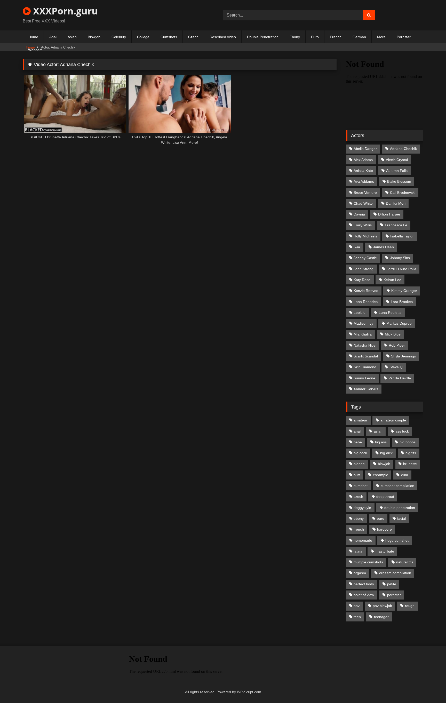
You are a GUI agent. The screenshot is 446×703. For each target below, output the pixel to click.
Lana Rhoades (366, 302)
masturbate (385, 551)
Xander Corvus (366, 389)
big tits (410, 453)
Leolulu (359, 312)
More (381, 37)
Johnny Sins (400, 258)
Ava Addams (364, 181)
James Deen (383, 247)
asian (378, 431)
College (143, 37)
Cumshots (169, 37)
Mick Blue (393, 334)
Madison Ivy (363, 323)
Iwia (357, 247)
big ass (381, 442)
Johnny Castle (365, 258)
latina (358, 551)
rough (410, 606)
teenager (381, 617)
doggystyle (362, 508)
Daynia (359, 214)
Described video (223, 37)
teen (357, 617)
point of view (364, 595)
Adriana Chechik (403, 149)
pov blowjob (382, 606)
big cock (360, 453)
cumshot (361, 486)
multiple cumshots (368, 562)
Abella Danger (365, 149)
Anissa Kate (363, 171)
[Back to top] (430, 688)
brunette (410, 464)
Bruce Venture (365, 192)
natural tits (404, 562)
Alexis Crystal (397, 160)
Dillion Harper (389, 214)
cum (404, 475)
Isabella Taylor (402, 236)
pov (357, 606)
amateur (360, 420)
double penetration (399, 508)
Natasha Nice (365, 345)
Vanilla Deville (399, 378)
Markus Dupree (399, 323)
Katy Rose (362, 280)
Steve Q (396, 367)
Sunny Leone (364, 378)
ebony (359, 518)
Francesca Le (396, 225)
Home (33, 37)
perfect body (364, 584)
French (335, 37)
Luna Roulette (390, 312)
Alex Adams (363, 160)
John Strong (363, 269)
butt (357, 475)
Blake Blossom (399, 181)
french (359, 529)
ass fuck (402, 431)
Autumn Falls (397, 171)
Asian (72, 37)
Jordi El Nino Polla (401, 269)
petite (391, 584)
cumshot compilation (397, 486)
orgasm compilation (395, 573)
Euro (315, 37)
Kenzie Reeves (366, 291)
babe (358, 442)
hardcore (384, 529)
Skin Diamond (365, 367)
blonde (359, 464)
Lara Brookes (402, 302)
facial (401, 518)
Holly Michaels (365, 236)
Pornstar (404, 37)
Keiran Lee (392, 280)
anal (357, 431)
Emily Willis (363, 225)
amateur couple (393, 420)
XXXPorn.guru (64, 11)
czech (358, 496)
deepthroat (385, 496)
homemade (363, 540)
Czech (193, 37)
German (359, 37)
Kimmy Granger (404, 291)
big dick (386, 453)
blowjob (384, 464)
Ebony (295, 37)
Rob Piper (397, 345)
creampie (380, 475)
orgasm (360, 573)
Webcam (35, 50)
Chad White (363, 203)
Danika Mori (395, 203)
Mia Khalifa (363, 334)
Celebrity (119, 37)
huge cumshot (397, 540)
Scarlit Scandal (366, 356)
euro (380, 518)
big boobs (408, 442)
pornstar (394, 595)
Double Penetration (262, 37)
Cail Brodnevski (402, 192)
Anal (53, 37)
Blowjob (94, 37)
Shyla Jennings (403, 356)
